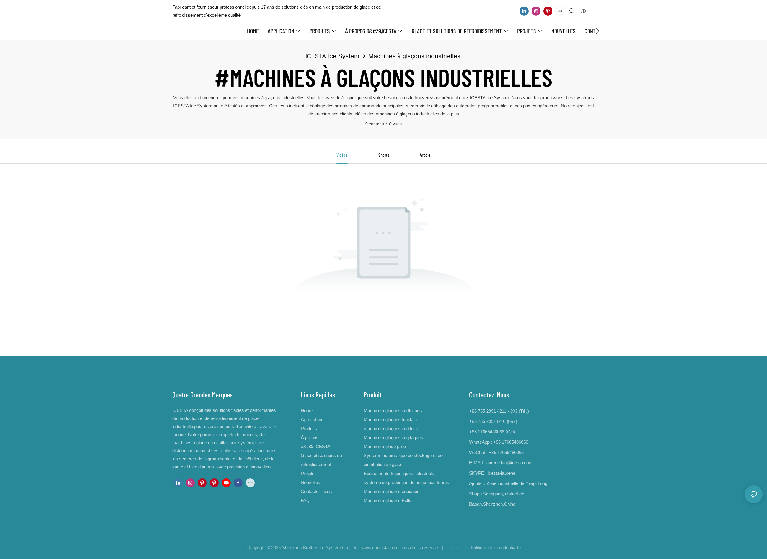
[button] (597, 31)
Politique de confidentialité (496, 547)
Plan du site (455, 547)
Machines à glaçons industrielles (414, 56)
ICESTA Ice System (332, 56)
